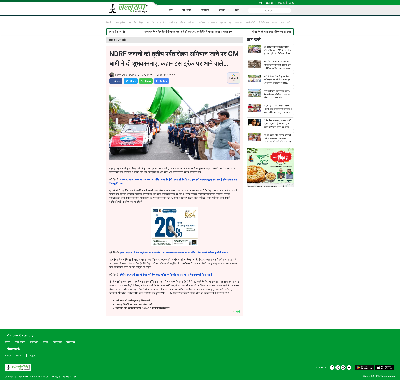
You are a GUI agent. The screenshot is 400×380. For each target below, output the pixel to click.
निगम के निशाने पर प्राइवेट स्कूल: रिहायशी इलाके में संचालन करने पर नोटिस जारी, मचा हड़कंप (277, 94)
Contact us (10, 376)
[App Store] (384, 367)
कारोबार (238, 22)
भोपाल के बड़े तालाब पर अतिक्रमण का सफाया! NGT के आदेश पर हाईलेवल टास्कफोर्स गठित (275, 31)
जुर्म (230, 22)
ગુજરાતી (281, 2)
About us (23, 376)
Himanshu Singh (124, 74)
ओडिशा (202, 22)
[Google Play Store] (364, 367)
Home (111, 39)
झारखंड (150, 22)
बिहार (141, 22)
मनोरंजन (205, 9)
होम (170, 9)
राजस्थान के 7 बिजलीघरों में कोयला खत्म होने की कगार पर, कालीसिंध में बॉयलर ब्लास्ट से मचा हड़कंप (170, 31)
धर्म (288, 22)
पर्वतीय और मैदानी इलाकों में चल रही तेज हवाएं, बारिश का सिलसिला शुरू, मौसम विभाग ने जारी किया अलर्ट (166, 274)
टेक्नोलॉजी (250, 22)
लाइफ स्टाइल (278, 22)
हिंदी (260, 2)
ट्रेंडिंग (222, 9)
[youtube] (349, 367)
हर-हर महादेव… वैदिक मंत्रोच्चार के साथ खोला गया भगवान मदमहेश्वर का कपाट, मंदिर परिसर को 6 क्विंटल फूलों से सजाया (174, 252)
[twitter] (337, 367)
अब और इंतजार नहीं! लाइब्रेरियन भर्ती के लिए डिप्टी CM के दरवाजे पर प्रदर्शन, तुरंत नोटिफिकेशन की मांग (278, 50)
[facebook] (332, 367)
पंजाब (182, 22)
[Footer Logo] (18, 367)
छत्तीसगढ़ (173, 22)
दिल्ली (109, 22)
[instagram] (343, 367)
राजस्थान (212, 22)
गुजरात (223, 22)
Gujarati (33, 355)
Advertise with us (39, 376)
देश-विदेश (186, 9)
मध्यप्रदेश (161, 22)
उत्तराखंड (132, 22)
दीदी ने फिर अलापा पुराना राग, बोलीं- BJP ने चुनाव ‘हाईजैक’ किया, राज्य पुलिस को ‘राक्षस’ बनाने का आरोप (277, 123)
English (269, 2)
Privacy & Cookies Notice (63, 376)
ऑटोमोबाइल (263, 22)
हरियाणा (192, 22)
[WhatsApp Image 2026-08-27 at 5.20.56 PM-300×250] (174, 245)
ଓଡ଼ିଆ (291, 2)
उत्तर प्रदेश (120, 22)
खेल (237, 9)
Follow (163, 81)
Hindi (8, 355)
